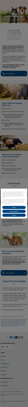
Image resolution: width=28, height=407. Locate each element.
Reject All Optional (14, 211)
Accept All (14, 215)
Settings (14, 207)
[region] (14, 203)
